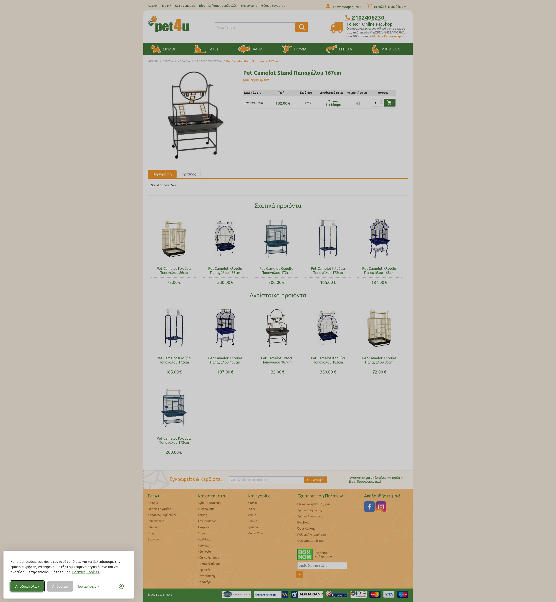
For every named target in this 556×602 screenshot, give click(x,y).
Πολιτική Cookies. (86, 572)
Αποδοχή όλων (27, 586)
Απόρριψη (60, 586)
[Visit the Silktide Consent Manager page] (121, 586)
